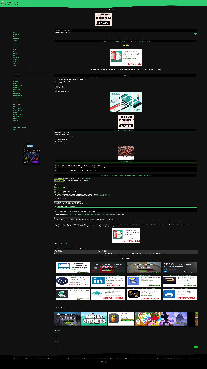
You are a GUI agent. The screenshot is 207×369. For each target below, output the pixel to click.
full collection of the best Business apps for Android (108, 226)
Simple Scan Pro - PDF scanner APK (72, 288)
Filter (195, 34)
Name (55, 332)
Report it (70, 178)
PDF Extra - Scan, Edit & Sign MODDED (108, 261)
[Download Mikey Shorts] (94, 318)
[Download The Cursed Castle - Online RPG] (67, 318)
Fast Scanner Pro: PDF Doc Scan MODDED (144, 275)
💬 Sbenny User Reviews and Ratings (61, 243)
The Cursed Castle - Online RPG (68, 311)
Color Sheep (147, 311)
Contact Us (103, 9)
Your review (56, 341)
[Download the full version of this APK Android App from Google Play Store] (59, 191)
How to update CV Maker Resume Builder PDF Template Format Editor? (67, 217)
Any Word (68, 32)
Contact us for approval (189, 358)
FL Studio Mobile (121, 311)
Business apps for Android (62, 226)
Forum (94, 9)
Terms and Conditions (197, 358)
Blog (98, 9)
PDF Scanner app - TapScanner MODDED (179, 261)
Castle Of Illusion (174, 311)
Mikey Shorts (94, 311)
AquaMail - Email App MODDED (108, 288)
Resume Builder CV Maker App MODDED (73, 261)
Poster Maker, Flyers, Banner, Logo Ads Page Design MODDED (180, 275)
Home (89, 9)
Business (60, 141)
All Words (63, 32)
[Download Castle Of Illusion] (174, 318)
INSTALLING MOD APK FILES (104, 194)
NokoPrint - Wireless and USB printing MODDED (180, 288)
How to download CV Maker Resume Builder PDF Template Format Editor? (68, 202)
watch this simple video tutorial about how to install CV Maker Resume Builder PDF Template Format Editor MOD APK (86, 214)
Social (109, 9)
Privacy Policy (173, 358)
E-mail (55, 336)
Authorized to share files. (180, 358)
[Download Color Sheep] (148, 318)
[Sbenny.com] (9, 2)
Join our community (98, 195)
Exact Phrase (58, 32)
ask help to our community (111, 214)
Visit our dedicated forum (86, 178)
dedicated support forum (166, 358)
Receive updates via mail (60, 346)
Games (113, 9)
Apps (118, 9)
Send (196, 346)
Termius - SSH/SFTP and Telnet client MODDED (72, 275)
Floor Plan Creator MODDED (144, 261)
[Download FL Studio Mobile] (121, 318)
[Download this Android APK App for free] (59, 180)
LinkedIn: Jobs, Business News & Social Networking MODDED (108, 275)
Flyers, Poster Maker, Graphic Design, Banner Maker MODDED (144, 288)
